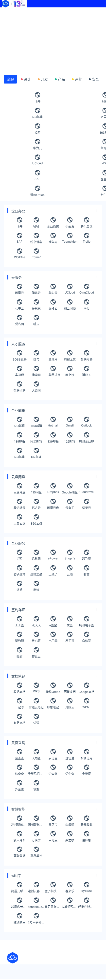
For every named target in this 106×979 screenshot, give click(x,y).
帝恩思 (36, 308)
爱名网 (19, 324)
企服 (10, 79)
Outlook (86, 425)
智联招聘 (86, 359)
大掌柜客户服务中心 (69, 907)
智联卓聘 (19, 390)
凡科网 (36, 559)
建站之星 (36, 574)
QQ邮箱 (37, 117)
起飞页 (86, 559)
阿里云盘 (53, 508)
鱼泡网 (53, 359)
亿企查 (69, 774)
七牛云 (19, 308)
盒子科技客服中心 (53, 891)
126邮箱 (69, 441)
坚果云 (86, 508)
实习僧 (19, 375)
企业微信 (53, 226)
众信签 (86, 641)
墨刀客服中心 (53, 907)
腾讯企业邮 (86, 441)
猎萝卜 (86, 375)
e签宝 (53, 625)
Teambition (69, 241)
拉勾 (37, 132)
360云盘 (36, 523)
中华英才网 (53, 375)
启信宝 (53, 758)
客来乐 (69, 891)
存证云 (36, 656)
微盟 (19, 590)
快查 (36, 789)
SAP (37, 179)
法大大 (36, 625)
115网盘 (36, 492)
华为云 (37, 148)
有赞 (86, 574)
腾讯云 (36, 293)
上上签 (19, 625)
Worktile (19, 257)
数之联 (69, 840)
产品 (61, 79)
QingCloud (86, 292)
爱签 (70, 625)
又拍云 (53, 308)
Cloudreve (86, 492)
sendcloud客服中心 (36, 907)
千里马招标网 (36, 774)
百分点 (53, 840)
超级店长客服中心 (19, 907)
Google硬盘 (70, 492)
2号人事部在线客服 (36, 922)
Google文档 (86, 692)
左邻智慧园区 (19, 825)
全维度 (86, 774)
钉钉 (36, 226)
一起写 (19, 707)
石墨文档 (70, 692)
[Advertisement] (53, 39)
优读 (36, 723)
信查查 (19, 774)
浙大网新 (19, 840)
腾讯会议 (86, 226)
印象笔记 (53, 707)
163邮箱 (36, 426)
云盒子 (69, 508)
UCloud (37, 163)
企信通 (69, 758)
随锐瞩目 (19, 922)
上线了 (53, 574)
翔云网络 (70, 308)
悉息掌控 (36, 856)
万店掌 (36, 840)
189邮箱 (19, 441)
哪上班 (69, 375)
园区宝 (53, 825)
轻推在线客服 (86, 907)
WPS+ (86, 707)
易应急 (86, 840)
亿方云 (36, 508)
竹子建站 (19, 574)
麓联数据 (19, 856)
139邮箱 (53, 441)
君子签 (69, 641)
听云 (36, 324)
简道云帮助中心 (19, 891)
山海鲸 (69, 825)
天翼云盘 (19, 523)
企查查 (19, 758)
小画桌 (69, 226)
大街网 (36, 390)
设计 (27, 79)
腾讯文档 (19, 692)
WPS (36, 691)
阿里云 (19, 293)
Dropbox (53, 492)
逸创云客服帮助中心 (36, 891)
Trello (86, 241)
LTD (19, 558)
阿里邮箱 (36, 441)
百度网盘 (19, 492)
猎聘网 (36, 375)
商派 (36, 590)
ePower (53, 558)
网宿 (86, 308)
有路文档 (19, 723)
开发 (44, 79)
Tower (36, 257)
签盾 (19, 656)
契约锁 (19, 641)
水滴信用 (86, 758)
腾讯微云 (19, 508)
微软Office (37, 195)
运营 (78, 79)
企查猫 (53, 774)
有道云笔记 (36, 707)
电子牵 (53, 641)
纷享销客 (36, 242)
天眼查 (36, 758)
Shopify (70, 558)
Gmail (70, 425)
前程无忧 (70, 359)
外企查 (19, 789)
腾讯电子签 (86, 625)
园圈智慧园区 (36, 825)
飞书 (37, 101)
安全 (95, 79)
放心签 (36, 641)
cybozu (86, 891)
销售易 (53, 242)
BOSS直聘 (20, 359)
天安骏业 (86, 825)
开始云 (69, 707)
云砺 (70, 574)
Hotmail (53, 425)
